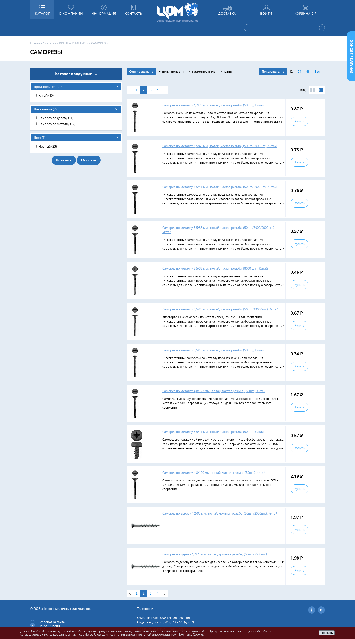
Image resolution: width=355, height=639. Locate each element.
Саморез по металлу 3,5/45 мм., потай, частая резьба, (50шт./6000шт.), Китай (219, 146)
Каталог (51, 43)
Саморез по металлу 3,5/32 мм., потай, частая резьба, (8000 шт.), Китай (215, 268)
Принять (327, 633)
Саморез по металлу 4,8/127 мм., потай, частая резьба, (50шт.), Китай (213, 391)
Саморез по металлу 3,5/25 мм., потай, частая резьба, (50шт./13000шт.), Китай (220, 309)
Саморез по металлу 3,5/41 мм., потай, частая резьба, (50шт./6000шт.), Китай (219, 187)
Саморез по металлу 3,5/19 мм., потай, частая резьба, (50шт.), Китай (213, 350)
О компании (71, 13)
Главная (36, 43)
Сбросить (88, 160)
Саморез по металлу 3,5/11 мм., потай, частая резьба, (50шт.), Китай (213, 432)
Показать (63, 160)
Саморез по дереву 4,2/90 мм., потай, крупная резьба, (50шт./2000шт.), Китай (219, 513)
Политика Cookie (190, 634)
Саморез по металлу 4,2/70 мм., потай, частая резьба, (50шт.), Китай (213, 105)
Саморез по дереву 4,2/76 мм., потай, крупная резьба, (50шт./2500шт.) (214, 554)
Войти (266, 13)
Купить (299, 121)
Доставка (227, 13)
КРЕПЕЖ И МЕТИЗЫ (73, 43)
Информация (103, 13)
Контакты (134, 13)
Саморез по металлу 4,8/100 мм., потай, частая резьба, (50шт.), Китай (213, 472)
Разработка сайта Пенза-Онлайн (51, 624)
